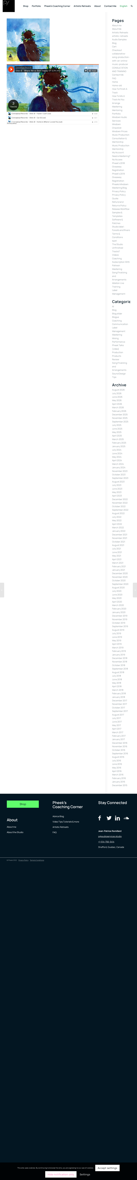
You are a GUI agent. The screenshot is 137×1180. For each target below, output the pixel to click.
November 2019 (119, 619)
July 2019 (116, 633)
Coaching (117, 320)
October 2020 (119, 580)
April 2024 (117, 460)
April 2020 (117, 601)
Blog (114, 43)
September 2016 (120, 753)
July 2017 (116, 718)
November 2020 (120, 576)
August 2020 (118, 587)
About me (116, 25)
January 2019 (118, 654)
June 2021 (117, 552)
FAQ (114, 78)
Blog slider (117, 313)
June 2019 (117, 637)
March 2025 (118, 439)
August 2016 (118, 756)
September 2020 (120, 584)
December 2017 (119, 700)
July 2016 (116, 760)
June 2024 (117, 453)
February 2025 (119, 442)
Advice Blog (58, 816)
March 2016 (117, 774)
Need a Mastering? (121, 156)
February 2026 (119, 411)
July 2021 (116, 548)
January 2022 (118, 530)
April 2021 (116, 559)
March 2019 (117, 647)
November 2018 (119, 661)
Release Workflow (120, 209)
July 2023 (116, 485)
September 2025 (120, 421)
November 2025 (120, 418)
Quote (115, 198)
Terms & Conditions (37, 860)
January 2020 (118, 612)
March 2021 (117, 562)
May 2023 (116, 492)
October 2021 (118, 541)
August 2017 (118, 714)
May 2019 (116, 640)
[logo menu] (9, 6)
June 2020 (117, 594)
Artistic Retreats (120, 32)
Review (115, 359)
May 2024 (116, 456)
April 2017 (116, 728)
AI (113, 306)
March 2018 (117, 689)
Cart (114, 46)
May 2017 (116, 725)
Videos (115, 254)
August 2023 (118, 481)
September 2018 (120, 668)
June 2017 (117, 721)
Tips (114, 377)
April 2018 (116, 686)
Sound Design (119, 373)
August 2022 (118, 513)
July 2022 (116, 516)
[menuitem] (25, 6)
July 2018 (116, 675)
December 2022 (120, 499)
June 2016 (117, 764)
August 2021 (118, 545)
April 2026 (117, 403)
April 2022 (117, 524)
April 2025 (117, 435)
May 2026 (117, 400)
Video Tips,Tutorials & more (66, 821)
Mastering (117, 106)
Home (115, 81)
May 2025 (116, 432)
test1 (114, 240)
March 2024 (118, 464)
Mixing (115, 338)
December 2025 (120, 414)
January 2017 (118, 739)
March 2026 (118, 407)
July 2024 (116, 449)
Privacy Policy (119, 191)
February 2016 (119, 778)
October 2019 (118, 622)
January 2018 (118, 697)
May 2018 (116, 682)
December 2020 (120, 573)
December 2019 (119, 615)
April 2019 (117, 643)
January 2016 (118, 781)
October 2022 (118, 506)
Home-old (117, 85)
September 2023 (120, 478)
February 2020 (119, 608)
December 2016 (119, 742)
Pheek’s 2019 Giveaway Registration (118, 177)
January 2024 (118, 467)
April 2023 (117, 495)
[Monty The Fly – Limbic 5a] (135, 590)
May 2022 (116, 520)
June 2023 (117, 488)
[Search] (131, 6)
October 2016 (118, 750)
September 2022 (120, 509)
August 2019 (118, 629)
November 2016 (119, 746)
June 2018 (117, 679)
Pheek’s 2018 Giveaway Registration (118, 167)
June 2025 (117, 428)
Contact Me (117, 74)
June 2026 (117, 396)
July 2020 (116, 591)
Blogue (115, 317)
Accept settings (107, 1168)
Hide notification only (61, 1174)
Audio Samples (119, 39)
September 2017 (120, 711)
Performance (118, 341)
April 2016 (117, 771)
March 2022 (118, 527)
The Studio (117, 244)
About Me (116, 28)
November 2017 (119, 704)
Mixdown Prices (119, 131)
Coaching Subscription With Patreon (121, 262)
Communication (120, 324)
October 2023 (118, 474)
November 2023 (120, 471)
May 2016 (116, 767)
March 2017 (117, 732)
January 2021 (118, 569)
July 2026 (116, 393)
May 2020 (117, 598)
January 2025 (118, 446)
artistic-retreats (120, 35)
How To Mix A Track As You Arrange (118, 100)
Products (116, 355)
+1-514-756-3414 (106, 841)
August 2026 (118, 389)
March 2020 (118, 605)
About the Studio (15, 832)
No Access (117, 159)
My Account (118, 152)
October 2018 (118, 665)
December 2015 (119, 785)
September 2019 (120, 626)
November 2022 (120, 502)
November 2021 (119, 538)
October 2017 (118, 707)
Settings (85, 1174)
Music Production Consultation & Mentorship (120, 138)
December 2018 (119, 658)
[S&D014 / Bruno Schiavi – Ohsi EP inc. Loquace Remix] (2, 590)
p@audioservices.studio (110, 836)
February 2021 (119, 566)
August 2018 (118, 672)
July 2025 (116, 425)
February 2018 (119, 693)
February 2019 (119, 651)
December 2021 (119, 534)
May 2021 (116, 555)
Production (117, 352)
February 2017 (119, 735)
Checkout (117, 50)
